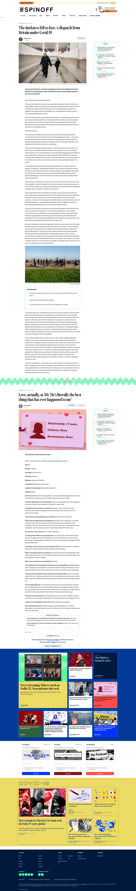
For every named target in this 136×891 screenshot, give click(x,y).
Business (40, 866)
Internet (21, 861)
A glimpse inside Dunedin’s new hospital (41, 300)
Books (48, 15)
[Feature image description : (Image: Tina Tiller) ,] (105, 826)
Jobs (69, 858)
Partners (21, 863)
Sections (55, 15)
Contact (60, 855)
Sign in (113, 2)
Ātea (41, 15)
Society (21, 390)
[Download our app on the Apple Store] (39, 875)
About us (60, 858)
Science (21, 866)
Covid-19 (21, 23)
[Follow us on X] (23, 875)
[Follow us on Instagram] (28, 875)
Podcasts (72, 15)
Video (20, 855)
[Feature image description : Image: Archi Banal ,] (79, 795)
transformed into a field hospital (35, 357)
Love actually (27, 405)
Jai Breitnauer (27, 38)
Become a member (95, 15)
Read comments (52, 646)
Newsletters (82, 15)
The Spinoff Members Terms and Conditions (39, 879)
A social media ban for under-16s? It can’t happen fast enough (48, 304)
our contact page (83, 884)
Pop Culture (32, 15)
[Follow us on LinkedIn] (31, 875)
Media (39, 863)
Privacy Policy (22, 879)
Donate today (108, 11)
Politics (23, 15)
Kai (19, 858)
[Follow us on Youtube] (26, 875)
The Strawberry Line (64, 153)
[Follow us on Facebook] (20, 875)
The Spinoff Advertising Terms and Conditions (65, 879)
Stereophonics (30, 142)
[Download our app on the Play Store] (42, 875)
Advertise (70, 855)
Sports (40, 861)
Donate (79, 855)
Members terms (82, 858)
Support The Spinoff (26, 3)
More (63, 15)
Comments (81, 405)
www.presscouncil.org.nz (36, 885)
